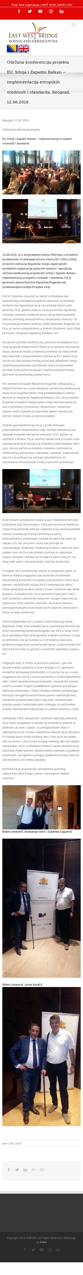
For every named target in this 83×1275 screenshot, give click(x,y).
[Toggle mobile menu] (73, 24)
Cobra (43, 1242)
